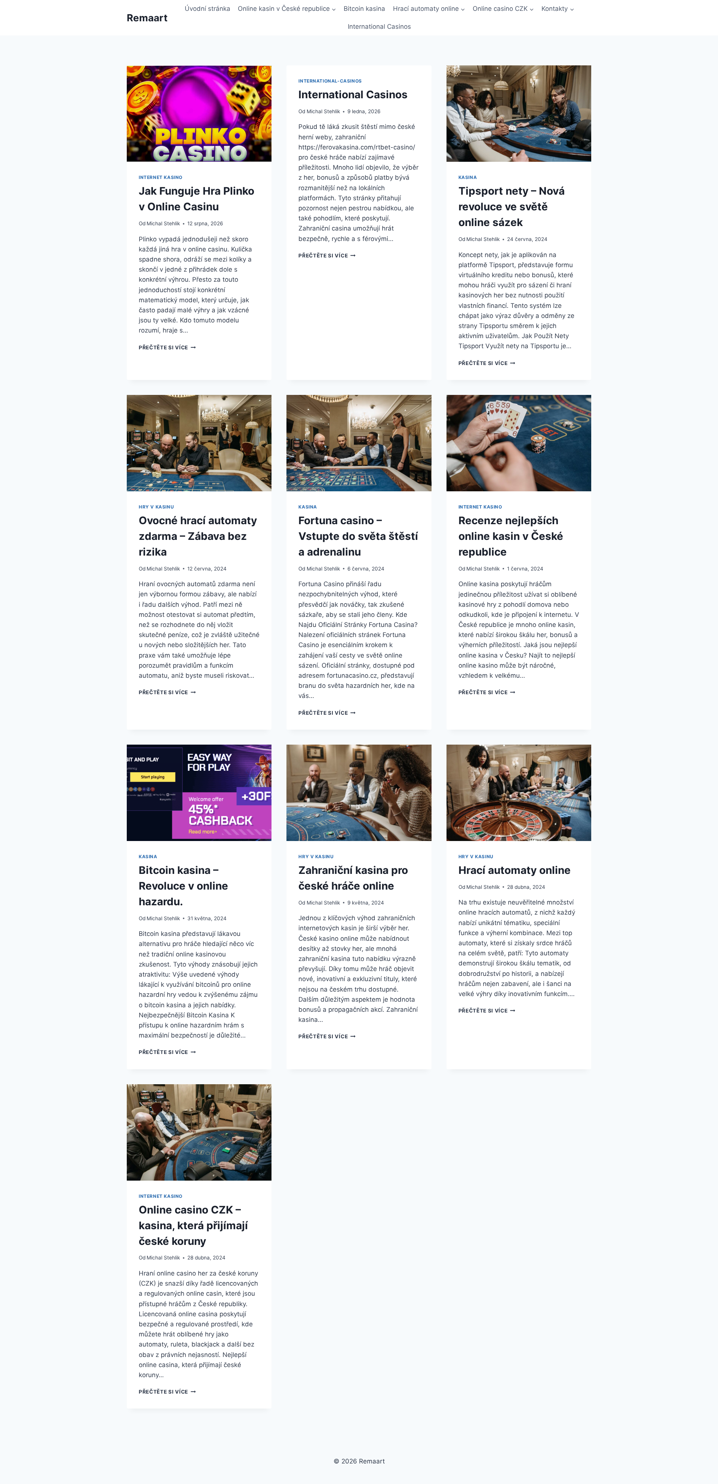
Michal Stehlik (163, 223)
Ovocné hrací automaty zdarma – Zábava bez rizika (198, 536)
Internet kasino (160, 177)
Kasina (467, 177)
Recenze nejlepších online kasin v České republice (510, 536)
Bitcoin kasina (364, 8)
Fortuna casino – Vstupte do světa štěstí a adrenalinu (358, 536)
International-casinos (330, 81)
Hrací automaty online (514, 870)
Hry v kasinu (156, 507)
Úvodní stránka (207, 8)
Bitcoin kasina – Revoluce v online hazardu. (183, 886)
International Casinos (379, 26)
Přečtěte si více (167, 347)
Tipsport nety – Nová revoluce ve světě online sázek (511, 207)
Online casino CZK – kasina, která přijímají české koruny (193, 1225)
